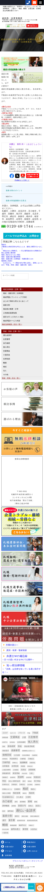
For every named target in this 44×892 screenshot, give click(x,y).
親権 (30, 801)
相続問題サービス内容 (11, 321)
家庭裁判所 (6, 773)
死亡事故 (37, 781)
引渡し (31, 773)
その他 (5, 374)
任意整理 (6, 339)
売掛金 (23, 770)
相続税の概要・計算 (10, 309)
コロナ (5, 733)
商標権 (23, 766)
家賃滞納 (16, 773)
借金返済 (5, 750)
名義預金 (32, 762)
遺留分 (17, 816)
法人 (5, 371)
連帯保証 (10, 811)
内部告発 (4, 758)
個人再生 (6, 347)
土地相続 (15, 770)
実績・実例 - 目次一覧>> (11, 378)
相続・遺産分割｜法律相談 (13, 293)
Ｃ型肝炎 (6, 355)
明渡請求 (37, 777)
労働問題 (23, 759)
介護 (24, 737)
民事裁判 (14, 784)
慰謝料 (21, 777)
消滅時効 (37, 784)
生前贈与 (17, 789)
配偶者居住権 (21, 820)
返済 (3, 811)
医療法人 (15, 762)
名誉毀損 (6, 359)
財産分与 (22, 806)
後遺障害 (12, 777)
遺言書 (11, 820)
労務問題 (6, 762)
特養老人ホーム (7, 789)
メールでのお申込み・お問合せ (22, 236)
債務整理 (15, 750)
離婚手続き (22, 825)
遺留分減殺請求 (34, 816)
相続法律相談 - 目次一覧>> (12, 324)
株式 (24, 781)
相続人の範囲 (6, 793)
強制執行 (5, 777)
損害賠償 (28, 777)
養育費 (25, 829)
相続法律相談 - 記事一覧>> (13, 289)
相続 (5, 367)
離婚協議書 (13, 825)
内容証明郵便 (26, 755)
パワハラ (21, 733)
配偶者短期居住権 (32, 820)
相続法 (24, 793)
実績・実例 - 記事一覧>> (12, 331)
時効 (4, 781)
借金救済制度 (29, 746)
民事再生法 (5, 784)
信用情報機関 (21, 742)
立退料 (28, 797)
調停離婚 (5, 806)
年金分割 (24, 773)
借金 (20, 746)
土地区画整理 (6, 770)
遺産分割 (6, 305)
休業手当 (4, 742)
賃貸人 (38, 806)
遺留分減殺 (25, 816)
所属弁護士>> (12, 645)
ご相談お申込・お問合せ (14, 887)
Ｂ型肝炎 (33, 829)
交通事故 (6, 351)
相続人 (33, 789)
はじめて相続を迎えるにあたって (16, 301)
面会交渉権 (5, 829)
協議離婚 (23, 762)
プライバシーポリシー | (22, 861)
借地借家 (11, 746)
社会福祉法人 (8, 797)
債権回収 (6, 755)
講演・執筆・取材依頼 (16, 650)
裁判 (16, 801)
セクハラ (13, 733)
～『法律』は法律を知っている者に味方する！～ (21, 668)
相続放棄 (16, 793)
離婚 (5, 363)
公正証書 (17, 755)
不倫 (28, 733)
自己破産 (6, 343)
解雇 (35, 801)
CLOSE (31, 886)
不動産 (35, 733)
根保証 (30, 781)
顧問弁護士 (15, 829)
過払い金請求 (26, 810)
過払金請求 (7, 335)
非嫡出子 (31, 825)
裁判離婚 (22, 801)
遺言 (4, 820)
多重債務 (31, 770)
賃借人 (30, 806)
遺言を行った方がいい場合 (13, 317)
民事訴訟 (22, 784)
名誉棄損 (5, 766)
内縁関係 (34, 755)
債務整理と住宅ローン (28, 750)
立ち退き (19, 797)
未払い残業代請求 (14, 781)
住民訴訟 (12, 742)
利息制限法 (14, 759)
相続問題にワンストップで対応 (15, 297)
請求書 (14, 806)
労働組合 (31, 759)
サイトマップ (37, 861)
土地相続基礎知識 (10, 313)
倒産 (3, 746)
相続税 (31, 793)
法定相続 (29, 784)
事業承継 (5, 737)
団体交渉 (29, 766)
